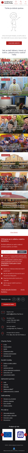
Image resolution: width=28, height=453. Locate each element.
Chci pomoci (7, 420)
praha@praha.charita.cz (15, 314)
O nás (5, 344)
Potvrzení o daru (8, 418)
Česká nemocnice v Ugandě (11, 391)
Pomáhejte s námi (9, 304)
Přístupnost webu (8, 351)
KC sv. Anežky (7, 403)
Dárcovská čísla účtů (9, 413)
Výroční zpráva (7, 347)
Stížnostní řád (7, 356)
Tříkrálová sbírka (8, 405)
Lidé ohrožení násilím (9, 375)
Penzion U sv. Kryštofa (10, 399)
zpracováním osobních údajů (19, 256)
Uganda (6, 384)
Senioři (5, 365)
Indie (5, 382)
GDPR (5, 349)
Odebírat (22, 252)
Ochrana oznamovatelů (10, 353)
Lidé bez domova (8, 368)
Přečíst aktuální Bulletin (8, 289)
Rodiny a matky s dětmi (10, 363)
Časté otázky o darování (10, 415)
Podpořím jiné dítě (14, 43)
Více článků (14, 232)
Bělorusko (6, 387)
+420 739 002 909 (13, 320)
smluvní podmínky (6, 261)
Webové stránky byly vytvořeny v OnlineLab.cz (14, 450)
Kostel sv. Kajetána (9, 401)
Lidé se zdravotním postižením (12, 370)
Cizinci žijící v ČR (8, 372)
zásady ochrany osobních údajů (13, 259)
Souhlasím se (15, 256)
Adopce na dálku (8, 389)
